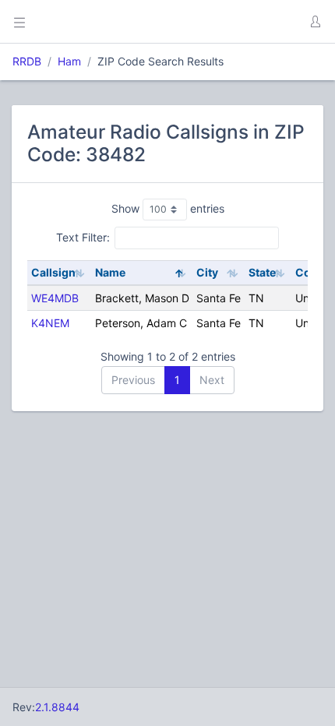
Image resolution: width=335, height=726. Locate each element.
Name (110, 272)
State (262, 272)
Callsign (53, 272)
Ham (69, 61)
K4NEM (50, 323)
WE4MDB (55, 298)
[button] (314, 22)
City (207, 272)
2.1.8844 (57, 707)
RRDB (26, 61)
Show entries (167, 208)
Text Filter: (83, 237)
